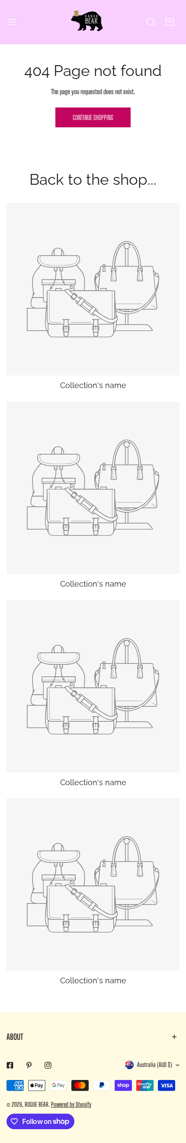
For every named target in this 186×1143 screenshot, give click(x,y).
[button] (170, 22)
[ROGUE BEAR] (93, 22)
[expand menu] (11, 22)
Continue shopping (93, 117)
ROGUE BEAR (36, 1104)
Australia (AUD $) (154, 1064)
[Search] (150, 22)
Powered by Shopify (71, 1104)
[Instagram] (48, 1065)
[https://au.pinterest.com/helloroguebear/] (28, 1065)
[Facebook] (9, 1065)
